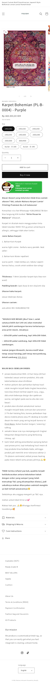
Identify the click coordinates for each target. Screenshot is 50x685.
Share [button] (7, 538)
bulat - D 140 (29, 146)
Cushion (8, 585)
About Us (9, 596)
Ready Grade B (11, 567)
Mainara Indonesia (21, 680)
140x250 (8, 135)
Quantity (5, 152)
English (24, 670)
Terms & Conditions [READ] (16, 602)
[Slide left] (19, 96)
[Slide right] (31, 96)
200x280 (36, 135)
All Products (10, 620)
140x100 (8, 129)
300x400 (22, 140)
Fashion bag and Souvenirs (17, 614)
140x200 (36, 129)
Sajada (8, 579)
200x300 (8, 140)
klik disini (22, 357)
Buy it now (25, 175)
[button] (3, 14)
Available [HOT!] (12, 561)
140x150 (22, 129)
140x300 (22, 135)
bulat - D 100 (10, 146)
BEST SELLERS (11, 573)
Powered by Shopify (32, 680)
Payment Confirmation (15, 608)
